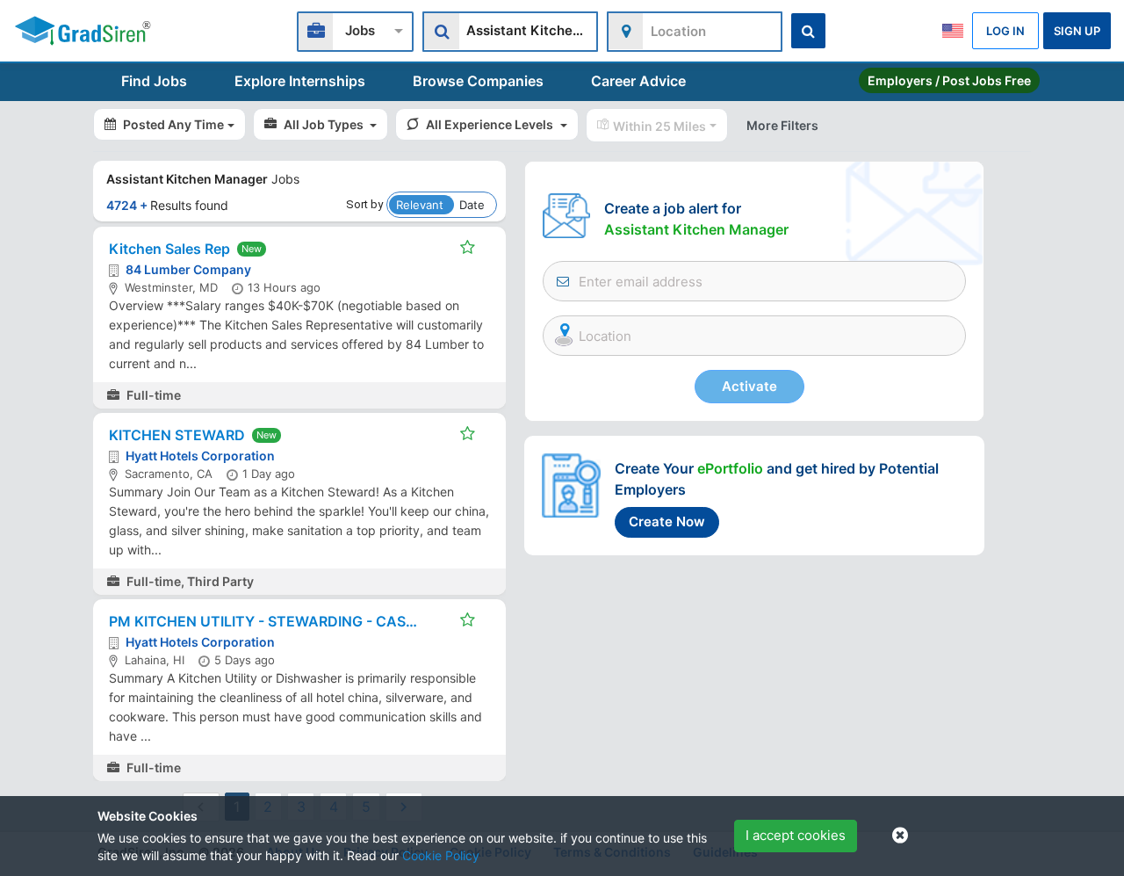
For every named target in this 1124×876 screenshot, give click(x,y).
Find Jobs (154, 81)
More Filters (782, 125)
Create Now (667, 521)
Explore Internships (299, 81)
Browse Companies (478, 81)
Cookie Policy (440, 855)
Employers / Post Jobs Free (949, 80)
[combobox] (355, 29)
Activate (749, 386)
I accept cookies (796, 835)
